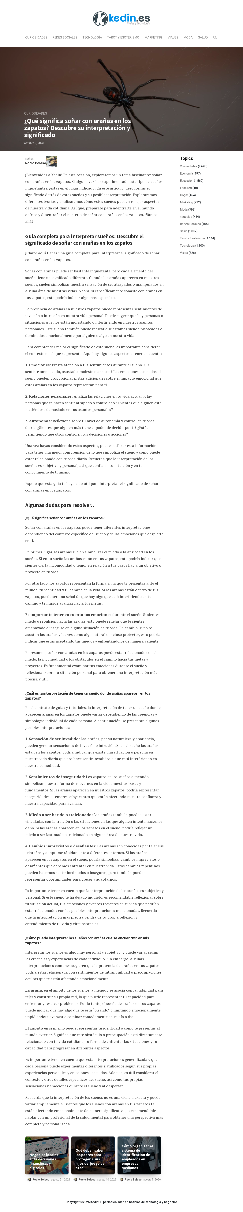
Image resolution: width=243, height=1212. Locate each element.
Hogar (184, 195)
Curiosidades (36, 37)
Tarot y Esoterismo (123, 37)
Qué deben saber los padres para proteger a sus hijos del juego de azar (90, 1159)
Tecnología (92, 37)
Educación (186, 181)
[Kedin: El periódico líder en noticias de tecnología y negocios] (121, 29)
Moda (188, 37)
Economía (186, 173)
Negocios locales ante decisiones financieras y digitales (43, 1161)
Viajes (173, 37)
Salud (203, 37)
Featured (186, 188)
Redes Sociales (65, 37)
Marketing (153, 37)
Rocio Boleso (35, 163)
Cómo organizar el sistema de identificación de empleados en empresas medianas (137, 1157)
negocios (186, 217)
